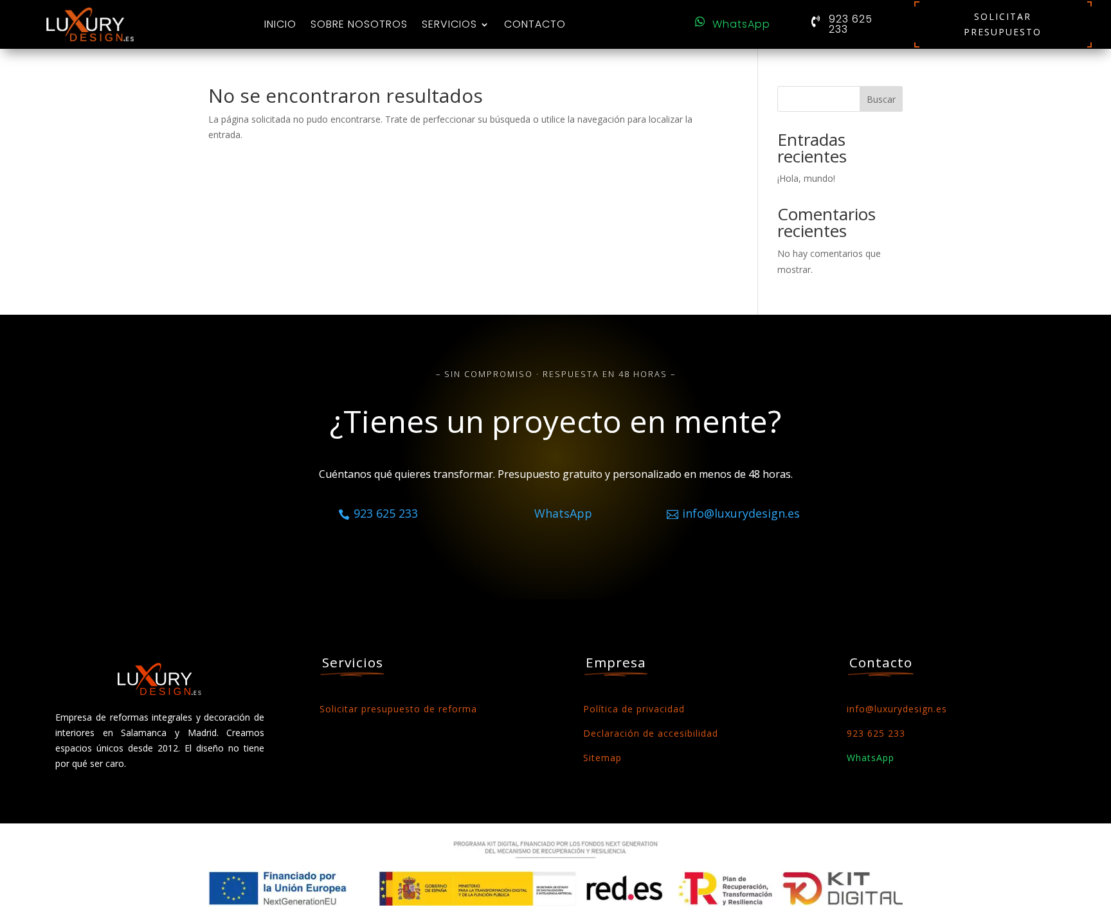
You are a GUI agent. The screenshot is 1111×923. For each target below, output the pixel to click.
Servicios (449, 24)
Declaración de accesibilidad (650, 733)
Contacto (535, 24)
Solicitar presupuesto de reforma (398, 709)
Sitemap (602, 758)
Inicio (280, 24)
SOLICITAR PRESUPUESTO (1003, 24)
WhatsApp (741, 24)
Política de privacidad (634, 709)
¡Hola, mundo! (806, 178)
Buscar (881, 99)
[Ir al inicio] (90, 24)
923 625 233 (850, 24)
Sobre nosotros (359, 24)
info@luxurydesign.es (897, 709)
